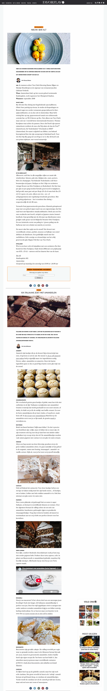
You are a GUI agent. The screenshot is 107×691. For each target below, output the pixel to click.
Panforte (18, 500)
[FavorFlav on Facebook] (97, 3)
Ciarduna (19, 669)
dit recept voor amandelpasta (35, 416)
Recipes (23, 3)
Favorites (9, 3)
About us (89, 3)
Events (34, 3)
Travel (29, 3)
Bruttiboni (19, 425)
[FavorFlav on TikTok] (101, 3)
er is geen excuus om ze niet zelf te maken (37, 614)
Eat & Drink (16, 3)
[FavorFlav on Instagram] (99, 3)
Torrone (18, 441)
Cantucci (18, 485)
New (3, 3)
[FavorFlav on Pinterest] (103, 3)
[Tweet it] (34, 286)
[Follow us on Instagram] (38, 286)
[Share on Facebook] (30, 286)
